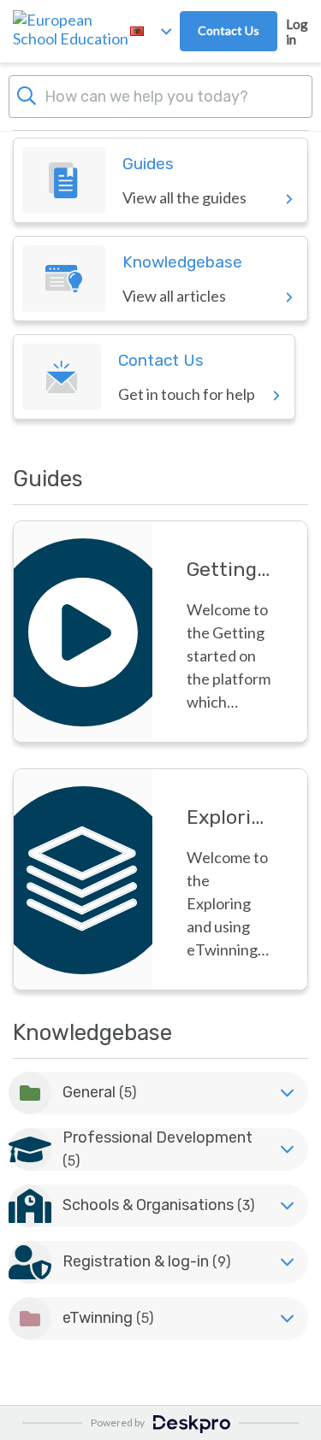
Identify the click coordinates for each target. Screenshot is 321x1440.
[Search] (26, 94)
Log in (297, 31)
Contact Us (228, 30)
